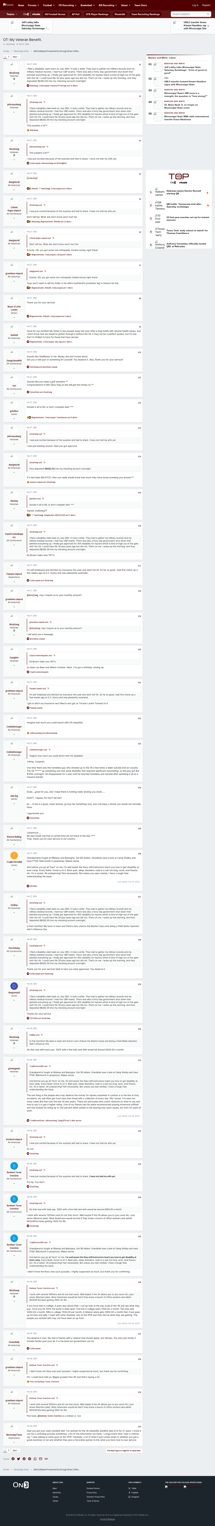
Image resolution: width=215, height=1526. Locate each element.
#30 (139, 1029)
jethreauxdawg (14, 104)
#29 (139, 984)
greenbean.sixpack (14, 273)
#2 (140, 96)
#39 (139, 1392)
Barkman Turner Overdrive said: (42, 1288)
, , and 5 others (52, 254)
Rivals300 (120, 14)
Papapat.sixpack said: (37, 688)
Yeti (14, 385)
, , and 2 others (51, 341)
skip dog (14, 795)
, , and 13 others (51, 221)
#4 (140, 174)
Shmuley (14, 500)
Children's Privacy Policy (96, 1497)
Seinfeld (14, 335)
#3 (140, 140)
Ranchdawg (14, 948)
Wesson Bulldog (14, 836)
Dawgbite (14, 657)
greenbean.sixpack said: (39, 622)
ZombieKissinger (14, 726)
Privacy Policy (92, 1492)
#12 (139, 402)
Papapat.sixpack (14, 573)
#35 (139, 1236)
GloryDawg (10, 44)
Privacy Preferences (107, 1519)
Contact (55, 1501)
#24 (139, 787)
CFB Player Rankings (97, 14)
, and (48, 163)
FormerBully (14, 1342)
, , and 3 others (50, 316)
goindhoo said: (35, 498)
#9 (140, 326)
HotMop (14, 905)
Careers (55, 1497)
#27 (139, 896)
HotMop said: (34, 1035)
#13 (139, 428)
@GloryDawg (32, 595)
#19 (139, 616)
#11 (139, 377)
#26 (139, 853)
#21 (139, 682)
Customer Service (93, 1488)
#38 (139, 1359)
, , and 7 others (52, 287)
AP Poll (75, 14)
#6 (140, 232)
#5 (140, 199)
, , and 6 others (52, 188)
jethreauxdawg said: (37, 146)
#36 (139, 1282)
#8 (140, 298)
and (43, 367)
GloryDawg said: (35, 102)
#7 (140, 265)
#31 (139, 1060)
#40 (139, 1426)
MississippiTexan (14, 1434)
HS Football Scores (55, 14)
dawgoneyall (14, 992)
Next (15, 56)
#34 (139, 1197)
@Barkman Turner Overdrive (49, 1415)
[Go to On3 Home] (21, 1487)
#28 (139, 939)
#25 (139, 828)
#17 (139, 565)
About (55, 1488)
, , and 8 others (54, 417)
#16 (139, 526)
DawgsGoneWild (14, 360)
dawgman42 (14, 182)
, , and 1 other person (55, 1120)
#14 (139, 456)
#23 (139, 743)
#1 (140, 64)
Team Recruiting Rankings (145, 14)
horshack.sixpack (14, 1139)
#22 (139, 718)
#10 (139, 352)
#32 (139, 1131)
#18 (139, 591)
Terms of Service (93, 1501)
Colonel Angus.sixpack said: (40, 238)
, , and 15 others (54, 85)
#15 (139, 492)
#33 (139, 1164)
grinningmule (14, 1068)
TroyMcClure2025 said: (38, 1066)
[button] (39, 5)
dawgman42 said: (36, 271)
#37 (139, 1333)
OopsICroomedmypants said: (40, 655)
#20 (139, 649)
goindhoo (14, 411)
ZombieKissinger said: (38, 749)
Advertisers (57, 1492)
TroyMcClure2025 (14, 862)
